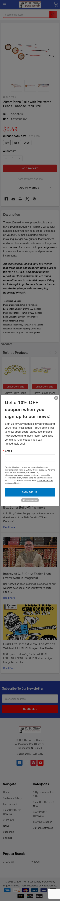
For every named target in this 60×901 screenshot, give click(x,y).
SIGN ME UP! (30, 492)
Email (8, 451)
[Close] (56, 398)
